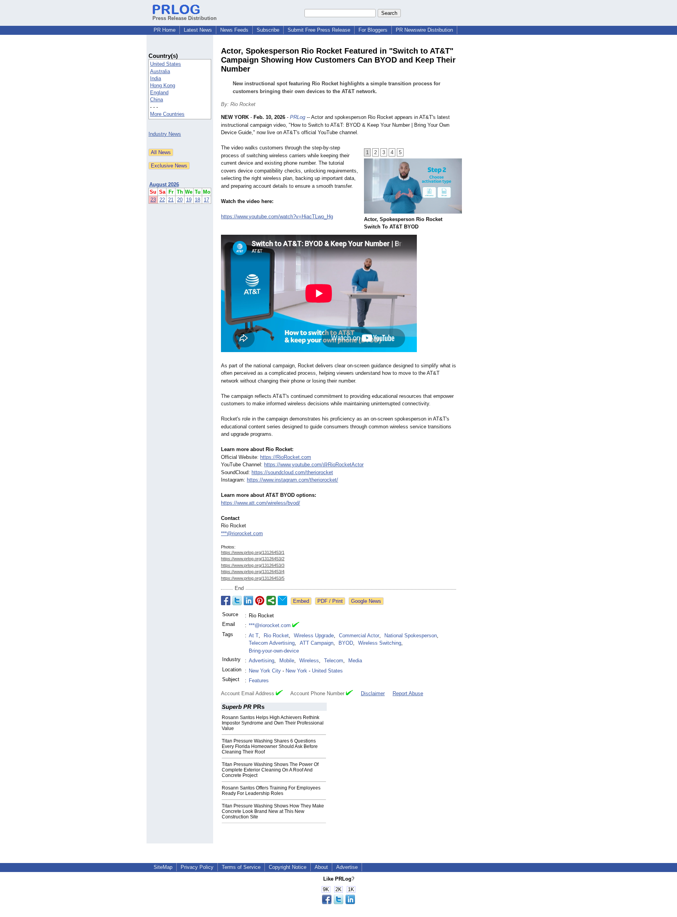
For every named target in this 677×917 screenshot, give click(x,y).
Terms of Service (241, 867)
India (155, 78)
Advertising (261, 660)
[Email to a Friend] (282, 600)
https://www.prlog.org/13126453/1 (252, 552)
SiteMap (163, 867)
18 (197, 200)
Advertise (347, 867)
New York (296, 671)
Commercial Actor (359, 635)
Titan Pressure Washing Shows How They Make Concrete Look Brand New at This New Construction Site (273, 811)
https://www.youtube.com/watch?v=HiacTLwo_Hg (277, 216)
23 (153, 200)
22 (162, 200)
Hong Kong (162, 85)
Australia (160, 71)
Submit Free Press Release (319, 30)
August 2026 (164, 184)
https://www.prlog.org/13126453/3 (252, 565)
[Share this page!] (338, 902)
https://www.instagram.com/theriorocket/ (292, 480)
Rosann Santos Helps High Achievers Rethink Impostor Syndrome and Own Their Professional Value (273, 723)
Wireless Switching (379, 643)
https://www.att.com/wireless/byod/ (260, 503)
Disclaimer (373, 693)
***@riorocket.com (242, 533)
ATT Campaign (316, 643)
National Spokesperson (410, 635)
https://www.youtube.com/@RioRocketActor (314, 464)
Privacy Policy (197, 867)
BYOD (345, 643)
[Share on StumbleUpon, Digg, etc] (271, 600)
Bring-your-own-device (274, 651)
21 (171, 200)
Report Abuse (408, 693)
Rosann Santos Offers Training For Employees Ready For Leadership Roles (271, 790)
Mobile (286, 660)
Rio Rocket (276, 635)
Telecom (333, 660)
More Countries (167, 114)
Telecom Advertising (272, 643)
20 (180, 200)
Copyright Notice (287, 867)
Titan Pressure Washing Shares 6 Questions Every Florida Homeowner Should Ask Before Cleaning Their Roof (270, 746)
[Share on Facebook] (225, 600)
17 (206, 200)
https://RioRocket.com (285, 457)
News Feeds (234, 30)
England (159, 92)
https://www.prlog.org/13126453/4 (252, 571)
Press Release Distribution (184, 18)
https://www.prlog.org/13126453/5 (252, 578)
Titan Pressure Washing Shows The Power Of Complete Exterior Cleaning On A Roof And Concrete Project (270, 770)
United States (165, 64)
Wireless (309, 660)
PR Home (165, 30)
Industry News (164, 134)
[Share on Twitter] (237, 600)
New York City (265, 671)
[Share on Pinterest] (259, 600)
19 (189, 200)
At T (254, 635)
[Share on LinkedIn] (248, 600)
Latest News (198, 30)
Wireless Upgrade (314, 635)
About (321, 867)
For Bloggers (372, 30)
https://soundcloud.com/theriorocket (292, 472)
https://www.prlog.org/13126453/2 (252, 558)
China (156, 99)
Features (259, 680)
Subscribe (268, 30)
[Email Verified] (295, 625)
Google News (366, 601)
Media (355, 660)
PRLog (297, 117)
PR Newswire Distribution (424, 30)
